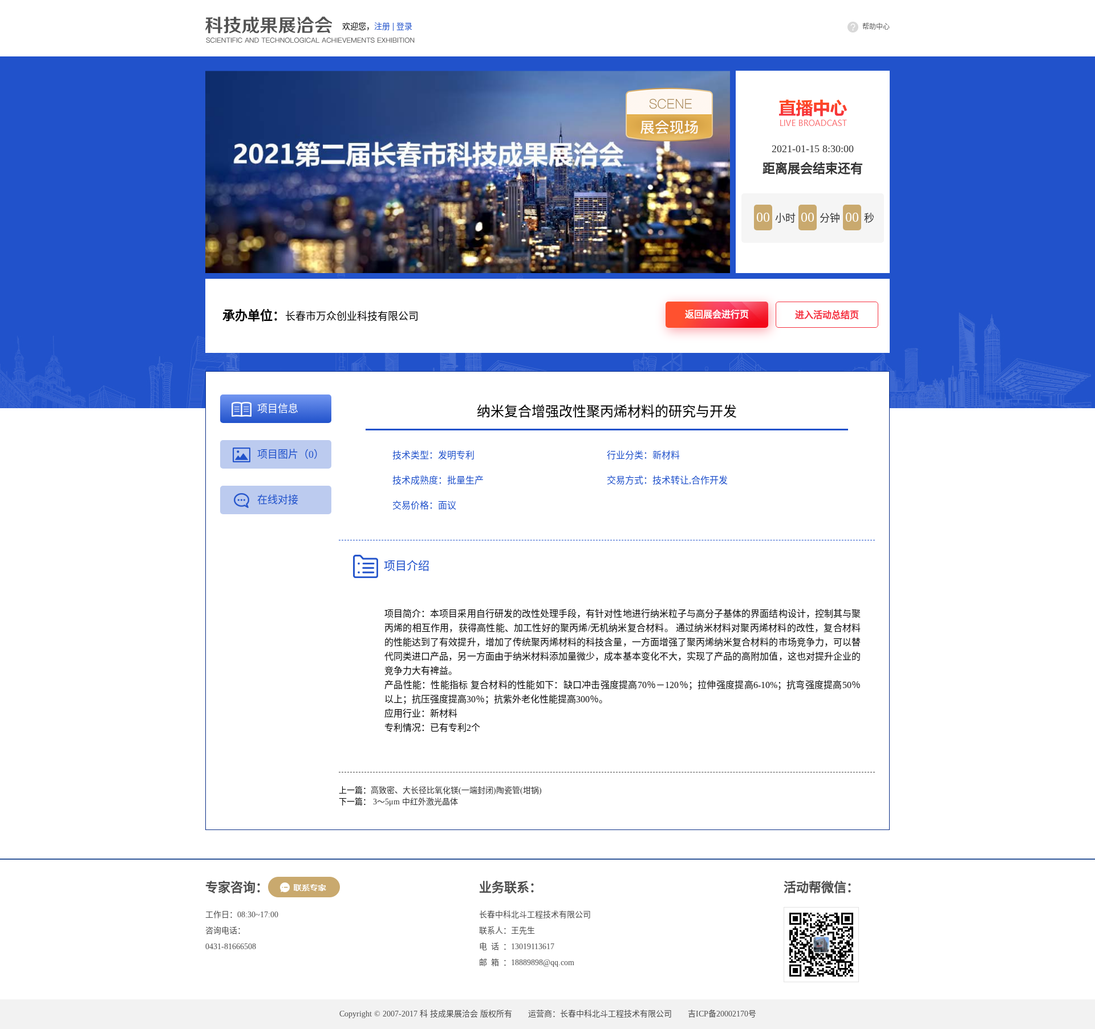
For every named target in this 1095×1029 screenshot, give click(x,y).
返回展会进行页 (717, 314)
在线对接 (277, 500)
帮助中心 (876, 27)
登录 (404, 27)
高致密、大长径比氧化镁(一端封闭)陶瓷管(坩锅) (456, 790)
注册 (382, 27)
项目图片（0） (290, 454)
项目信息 (277, 408)
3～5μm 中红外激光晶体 (414, 802)
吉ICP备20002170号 (722, 1014)
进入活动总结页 (827, 315)
